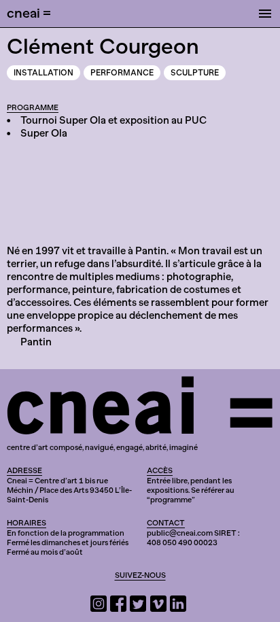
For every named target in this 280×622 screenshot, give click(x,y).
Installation (43, 72)
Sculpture (195, 72)
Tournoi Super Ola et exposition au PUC (113, 120)
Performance (122, 72)
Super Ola (43, 133)
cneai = (29, 13)
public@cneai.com (180, 533)
